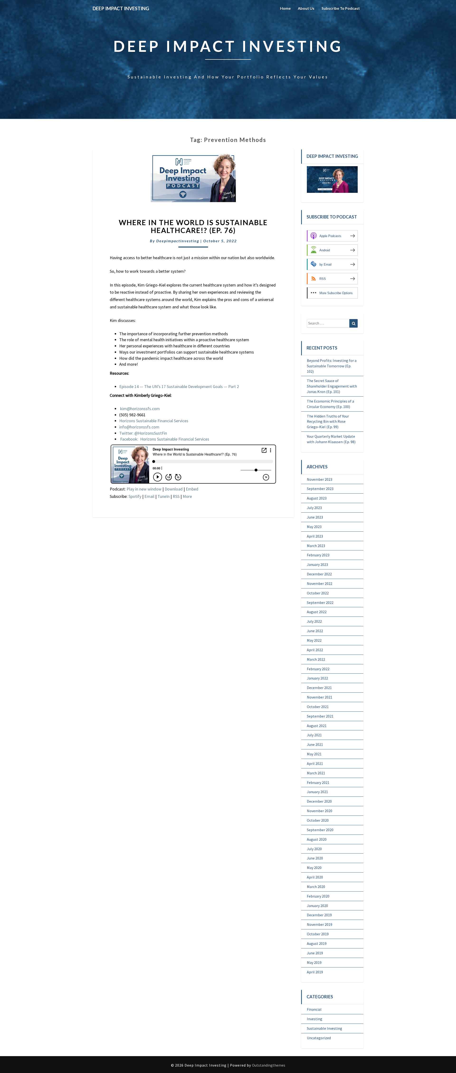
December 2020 (319, 801)
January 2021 (317, 791)
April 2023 (315, 536)
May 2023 (314, 526)
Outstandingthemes (268, 1065)
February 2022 (318, 668)
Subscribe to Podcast (341, 8)
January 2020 (317, 905)
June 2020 (315, 858)
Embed (192, 489)
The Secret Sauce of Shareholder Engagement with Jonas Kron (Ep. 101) (332, 386)
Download (174, 489)
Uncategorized (319, 1037)
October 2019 (318, 934)
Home (285, 8)
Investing (314, 1018)
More (187, 496)
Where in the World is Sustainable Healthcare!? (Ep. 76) (193, 226)
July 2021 (314, 735)
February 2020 (318, 896)
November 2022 (319, 583)
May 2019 (314, 962)
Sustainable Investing (324, 1028)
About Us (306, 8)
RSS (176, 496)
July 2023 (314, 507)
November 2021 (319, 697)
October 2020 (318, 820)
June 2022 (315, 630)
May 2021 (314, 754)
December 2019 (319, 915)
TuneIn (163, 496)
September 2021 (320, 716)
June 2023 (315, 517)
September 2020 (320, 829)
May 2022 (314, 640)
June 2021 (315, 744)
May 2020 (314, 867)
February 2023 (318, 555)
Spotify (134, 496)
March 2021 (316, 773)
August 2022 (317, 611)
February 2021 (318, 782)
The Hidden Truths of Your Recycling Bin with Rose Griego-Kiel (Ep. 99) (328, 421)
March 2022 (316, 659)
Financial (314, 1009)
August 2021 (317, 725)
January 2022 (317, 678)
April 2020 (315, 877)
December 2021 (319, 687)
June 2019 (315, 953)
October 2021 (318, 706)
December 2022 (319, 574)
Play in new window (144, 489)
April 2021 (315, 763)
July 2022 (314, 621)
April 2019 (315, 972)
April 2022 (315, 649)
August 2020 (317, 839)
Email (149, 496)
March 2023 (316, 545)
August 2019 (317, 943)
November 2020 (319, 810)
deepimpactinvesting (177, 240)
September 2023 (320, 488)
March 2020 (316, 886)
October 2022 (318, 593)
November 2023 (319, 479)
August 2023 (317, 498)
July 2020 (314, 848)
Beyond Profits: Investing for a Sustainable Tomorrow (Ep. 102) (331, 366)
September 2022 (320, 602)
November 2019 (319, 924)
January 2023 (317, 564)
